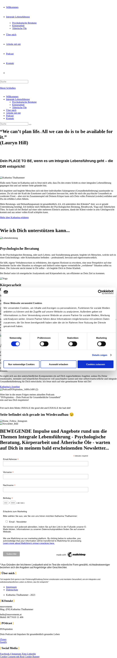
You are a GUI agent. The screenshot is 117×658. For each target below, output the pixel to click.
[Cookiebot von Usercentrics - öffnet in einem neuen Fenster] (100, 292)
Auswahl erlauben (58, 364)
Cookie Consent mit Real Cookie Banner (19, 656)
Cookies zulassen (95, 364)
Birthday (8, 498)
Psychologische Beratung (24, 102)
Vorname (8, 472)
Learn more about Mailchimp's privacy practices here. (29, 543)
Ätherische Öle (19, 107)
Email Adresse (11, 459)
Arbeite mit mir (13, 113)
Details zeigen (99, 355)
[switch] (44, 343)
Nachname (9, 485)
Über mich (11, 110)
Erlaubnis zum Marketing (15, 511)
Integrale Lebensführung (18, 99)
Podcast (10, 115)
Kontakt (10, 118)
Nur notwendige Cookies (21, 364)
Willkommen (12, 96)
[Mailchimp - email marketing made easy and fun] (71, 557)
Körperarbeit (18, 104)
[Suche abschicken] (30, 124)
